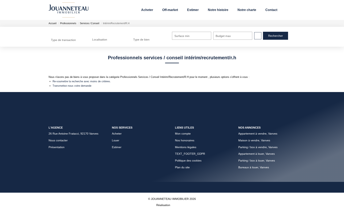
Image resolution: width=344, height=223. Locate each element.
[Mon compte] (292, 10)
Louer (115, 117)
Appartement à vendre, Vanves (257, 110)
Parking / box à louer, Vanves (256, 137)
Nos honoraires (184, 117)
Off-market (152, 10)
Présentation (56, 124)
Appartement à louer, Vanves (256, 130)
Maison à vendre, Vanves (254, 117)
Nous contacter (58, 117)
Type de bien (141, 39)
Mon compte (183, 110)
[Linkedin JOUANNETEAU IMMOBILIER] (169, 165)
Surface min (182, 36)
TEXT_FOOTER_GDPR (190, 130)
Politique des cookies (188, 137)
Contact (269, 10)
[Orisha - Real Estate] (179, 182)
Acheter (127, 10)
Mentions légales (185, 124)
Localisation (99, 39)
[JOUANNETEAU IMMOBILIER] (68, 10)
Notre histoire (206, 10)
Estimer (177, 10)
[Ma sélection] (286, 10)
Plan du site (182, 144)
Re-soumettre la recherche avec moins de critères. (93, 86)
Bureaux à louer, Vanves (253, 144)
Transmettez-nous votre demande (79, 92)
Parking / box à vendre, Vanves (258, 124)
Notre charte (241, 10)
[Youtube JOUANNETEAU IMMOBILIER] (196, 165)
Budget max (223, 36)
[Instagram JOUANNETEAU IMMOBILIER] (156, 165)
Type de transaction (63, 40)
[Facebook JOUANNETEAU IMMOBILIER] (144, 165)
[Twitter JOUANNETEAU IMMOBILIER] (181, 165)
